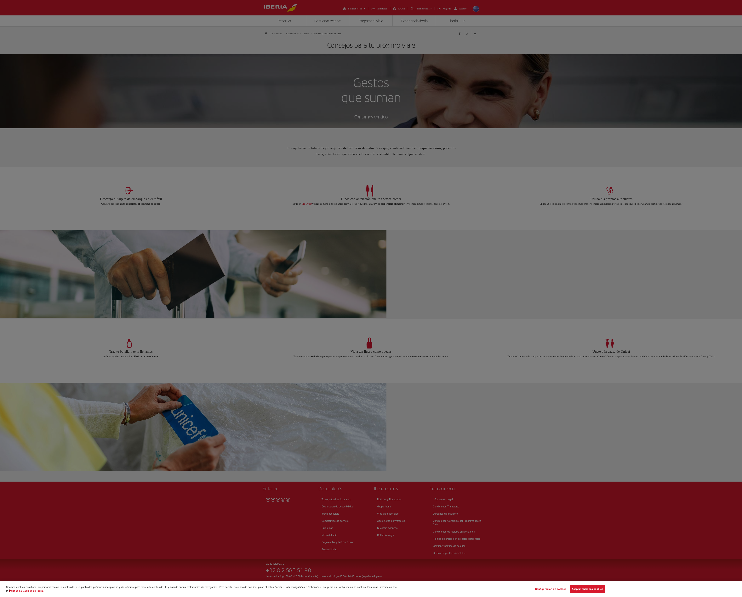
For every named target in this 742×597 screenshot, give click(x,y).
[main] (371, 589)
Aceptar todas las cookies (587, 589)
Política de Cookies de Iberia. (26, 590)
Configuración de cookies (550, 589)
